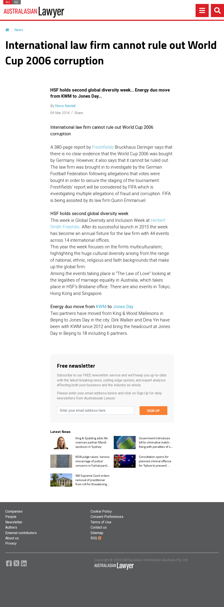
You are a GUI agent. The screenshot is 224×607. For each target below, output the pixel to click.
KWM (101, 306)
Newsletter (13, 522)
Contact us (99, 527)
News (18, 30)
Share (78, 113)
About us (12, 538)
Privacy (11, 543)
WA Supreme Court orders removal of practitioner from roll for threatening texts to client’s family (92, 479)
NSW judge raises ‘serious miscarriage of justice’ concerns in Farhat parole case (92, 461)
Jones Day (123, 306)
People (10, 517)
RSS (94, 538)
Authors (11, 527)
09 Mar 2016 (60, 113)
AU (7, 2)
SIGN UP (153, 410)
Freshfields (103, 147)
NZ (16, 2)
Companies (14, 511)
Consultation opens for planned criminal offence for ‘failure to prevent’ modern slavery (155, 461)
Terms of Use (101, 522)
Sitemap (97, 533)
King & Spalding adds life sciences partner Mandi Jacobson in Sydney (91, 442)
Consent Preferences (107, 517)
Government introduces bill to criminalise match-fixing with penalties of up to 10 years (155, 442)
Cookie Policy (101, 511)
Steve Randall (65, 106)
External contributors (21, 533)
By (62, 106)
